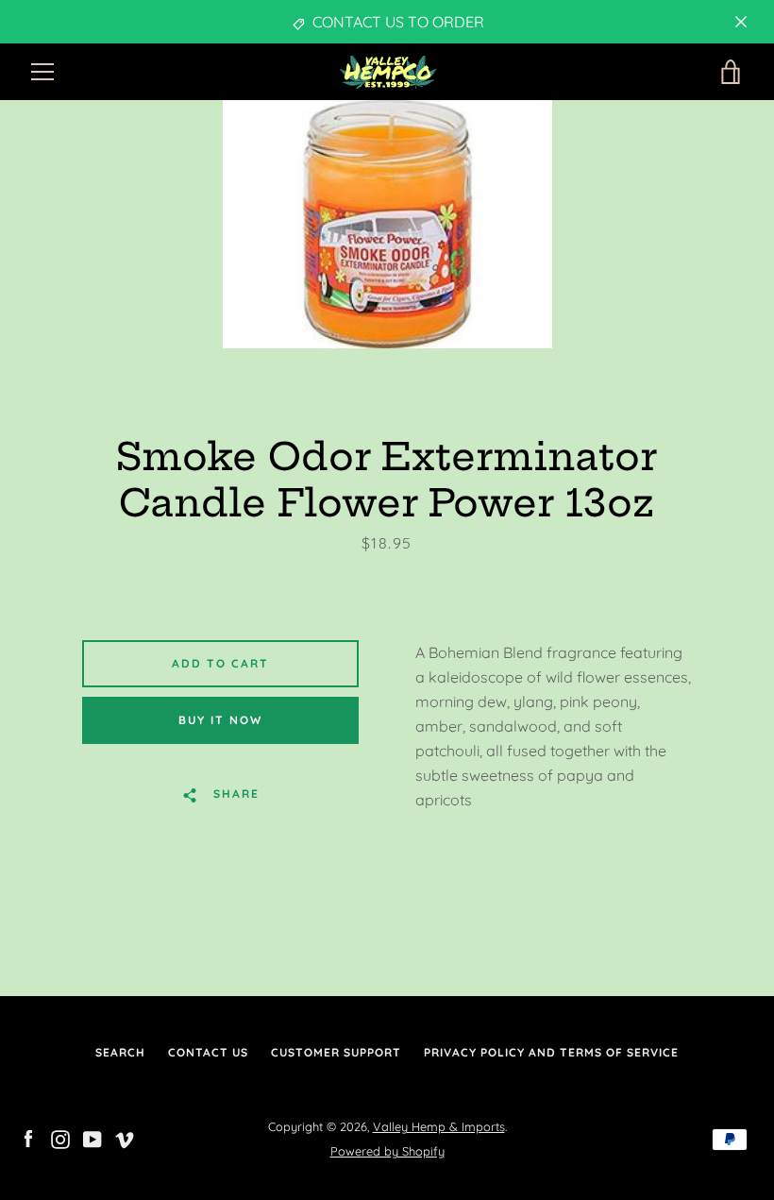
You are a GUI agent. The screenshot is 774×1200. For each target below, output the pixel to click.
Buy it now (220, 720)
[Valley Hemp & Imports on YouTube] (92, 1137)
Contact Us (208, 1052)
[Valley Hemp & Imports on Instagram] (60, 1137)
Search (120, 1052)
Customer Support (336, 1052)
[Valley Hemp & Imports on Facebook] (28, 1137)
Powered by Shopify (387, 1150)
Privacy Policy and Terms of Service (551, 1052)
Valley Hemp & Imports (439, 1126)
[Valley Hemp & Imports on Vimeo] (124, 1137)
